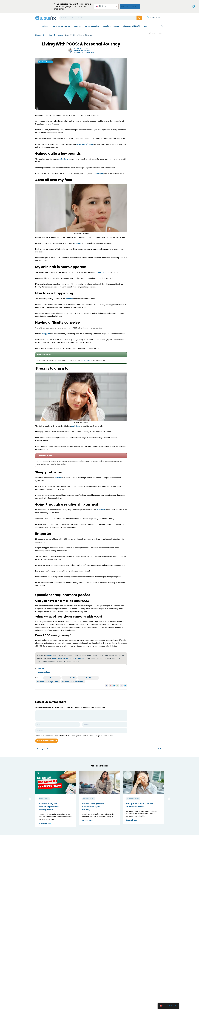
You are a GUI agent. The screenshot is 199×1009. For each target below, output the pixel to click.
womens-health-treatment (72, 682)
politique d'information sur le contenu (68, 658)
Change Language (129, 6)
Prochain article (155, 749)
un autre (58, 478)
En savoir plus (44, 823)
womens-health (69, 678)
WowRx (49, 655)
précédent (30, 798)
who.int (41, 669)
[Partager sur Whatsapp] (117, 685)
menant (77, 243)
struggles (46, 334)
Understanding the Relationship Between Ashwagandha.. (49, 806)
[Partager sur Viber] (121, 685)
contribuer (75, 426)
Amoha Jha (87, 48)
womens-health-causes (88, 678)
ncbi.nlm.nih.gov (44, 672)
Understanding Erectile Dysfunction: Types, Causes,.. (93, 806)
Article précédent (43, 749)
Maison (38, 35)
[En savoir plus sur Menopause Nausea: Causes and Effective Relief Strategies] (143, 782)
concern (69, 299)
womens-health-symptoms (48, 682)
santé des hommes (52, 678)
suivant (169, 798)
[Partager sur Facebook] (106, 685)
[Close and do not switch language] (191, 6)
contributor (86, 360)
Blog (45, 35)
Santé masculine (88, 799)
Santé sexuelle (44, 799)
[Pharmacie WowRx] (45, 18)
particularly (63, 159)
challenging (99, 173)
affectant (101, 510)
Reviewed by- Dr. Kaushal (83, 50)
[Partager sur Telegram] (125, 685)
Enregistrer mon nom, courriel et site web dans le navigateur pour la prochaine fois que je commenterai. (75, 736)
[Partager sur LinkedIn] (114, 685)
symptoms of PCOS (84, 144)
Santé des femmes (56, 35)
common (100, 272)
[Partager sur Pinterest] (110, 685)
